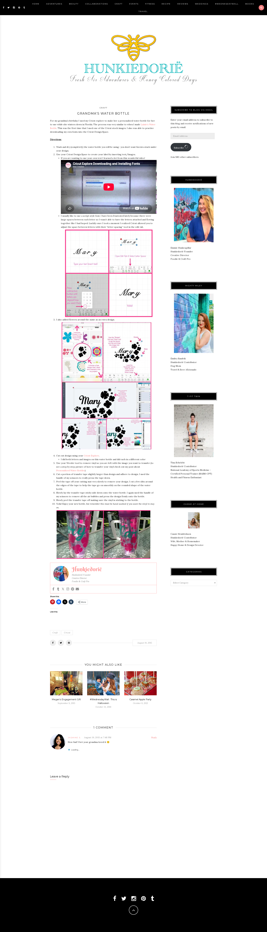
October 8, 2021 (140, 703)
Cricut (67, 632)
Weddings (201, 4)
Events (133, 4)
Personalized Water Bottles (70, 470)
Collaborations (96, 4)
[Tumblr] (58, 589)
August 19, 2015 (144, 642)
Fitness (150, 4)
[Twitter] (63, 589)
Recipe (166, 4)
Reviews (182, 4)
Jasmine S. (74, 737)
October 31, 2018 (103, 706)
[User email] (77, 589)
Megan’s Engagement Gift (66, 699)
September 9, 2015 (66, 703)
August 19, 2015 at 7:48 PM (97, 737)
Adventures (54, 4)
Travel (143, 11)
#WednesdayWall (227, 4)
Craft (119, 4)
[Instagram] (67, 589)
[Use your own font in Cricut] (109, 187)
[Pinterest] (72, 589)
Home (35, 4)
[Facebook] (53, 589)
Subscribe (179, 147)
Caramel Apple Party (140, 699)
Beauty (73, 4)
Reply (154, 737)
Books (249, 4)
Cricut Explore (91, 455)
